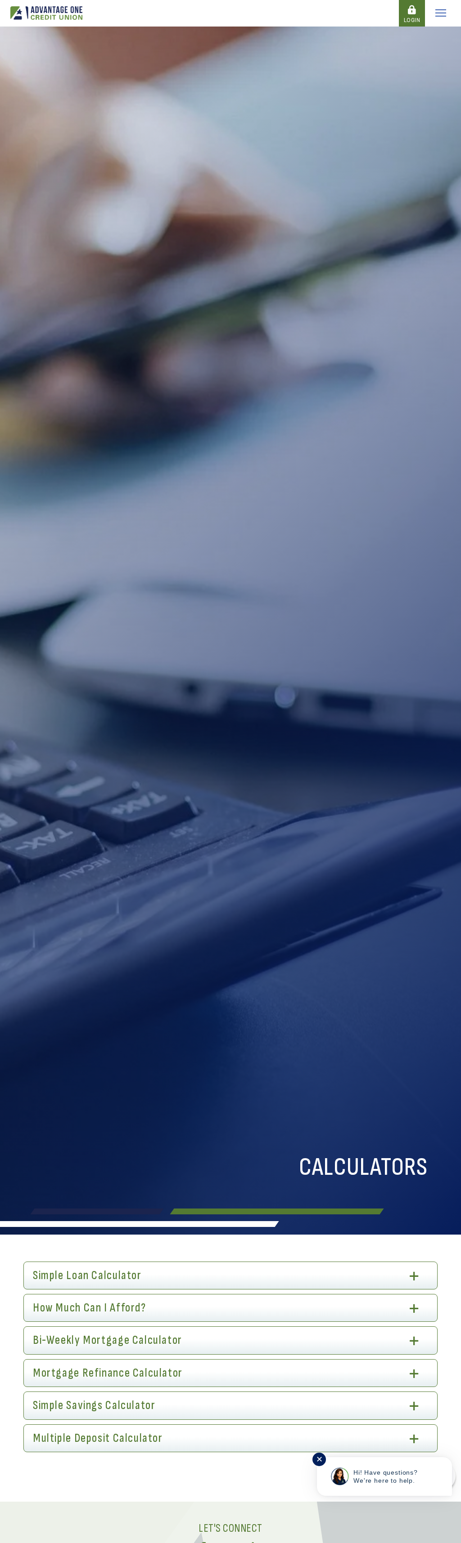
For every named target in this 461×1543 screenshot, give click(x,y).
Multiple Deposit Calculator (98, 1438)
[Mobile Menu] (441, 13)
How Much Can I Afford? (89, 1308)
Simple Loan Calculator (87, 1275)
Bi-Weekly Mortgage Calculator (107, 1340)
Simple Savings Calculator (94, 1405)
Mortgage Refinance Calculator (108, 1373)
